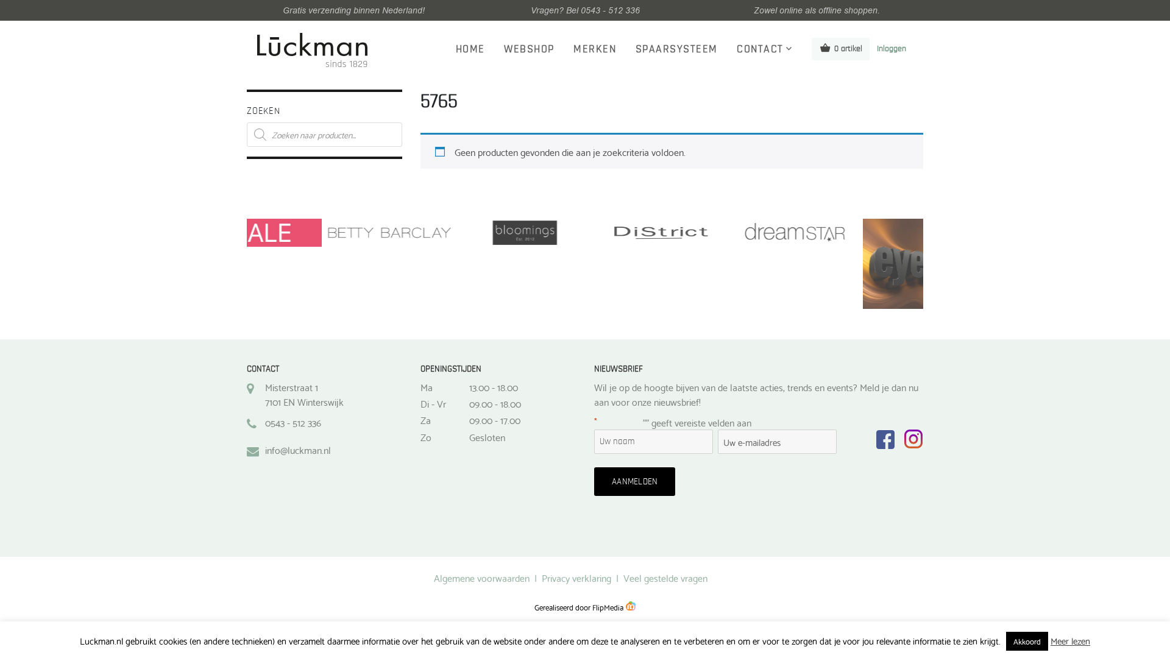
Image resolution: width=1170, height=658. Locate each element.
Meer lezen (1070, 641)
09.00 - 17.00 (494, 419)
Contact (760, 49)
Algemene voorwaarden (482, 577)
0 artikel (848, 48)
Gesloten (487, 437)
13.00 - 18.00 (493, 387)
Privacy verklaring (576, 577)
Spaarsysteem (677, 49)
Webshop (529, 49)
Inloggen (891, 48)
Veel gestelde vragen (665, 577)
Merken (594, 49)
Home (470, 49)
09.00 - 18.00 (495, 403)
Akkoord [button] (1027, 641)
